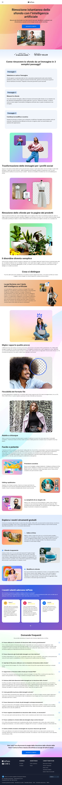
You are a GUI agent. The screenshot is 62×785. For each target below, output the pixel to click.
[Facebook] (7, 764)
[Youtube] (3, 764)
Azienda (22, 761)
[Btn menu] (3, 2)
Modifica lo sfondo (12, 573)
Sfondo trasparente (50, 555)
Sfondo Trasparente (47, 765)
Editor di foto (12, 537)
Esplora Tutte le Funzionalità (48, 771)
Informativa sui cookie (19, 782)
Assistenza (34, 761)
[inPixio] (31, 2)
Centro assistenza (33, 763)
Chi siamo (21, 763)
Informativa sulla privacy (41, 782)
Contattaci (21, 765)
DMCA (48, 782)
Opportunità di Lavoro (18, 778)
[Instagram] (5, 764)
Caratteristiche (48, 761)
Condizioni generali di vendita (8, 782)
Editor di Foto (45, 767)
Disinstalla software (28, 782)
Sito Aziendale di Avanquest (7, 778)
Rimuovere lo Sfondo (47, 763)
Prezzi (31, 765)
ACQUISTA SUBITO (31, 26)
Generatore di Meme (47, 769)
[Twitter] (9, 764)
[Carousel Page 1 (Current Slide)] (30, 625)
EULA (34, 782)
